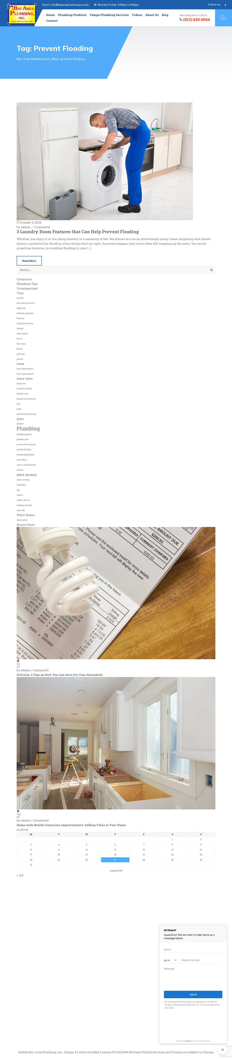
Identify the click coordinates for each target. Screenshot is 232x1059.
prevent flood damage (26, 444)
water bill (21, 510)
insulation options (24, 388)
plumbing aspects (24, 434)
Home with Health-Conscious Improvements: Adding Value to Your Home (71, 825)
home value (25, 378)
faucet (19, 338)
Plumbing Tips (27, 284)
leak (18, 404)
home (20, 364)
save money (27, 474)
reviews (20, 470)
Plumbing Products (72, 15)
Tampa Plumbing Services (109, 15)
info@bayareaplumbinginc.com (70, 4)
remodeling (21, 460)
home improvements (25, 374)
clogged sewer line (25, 323)
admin (25, 227)
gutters (20, 359)
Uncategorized (27, 288)
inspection (21, 383)
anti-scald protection (26, 303)
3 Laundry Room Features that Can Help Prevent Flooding (78, 231)
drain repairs (22, 333)
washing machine (24, 505)
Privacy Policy (140, 1052)
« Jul (20, 875)
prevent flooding (24, 449)
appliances (21, 308)
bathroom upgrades (25, 313)
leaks (19, 409)
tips (18, 490)
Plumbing (28, 428)
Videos (137, 15)
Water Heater (26, 515)
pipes (20, 419)
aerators (20, 298)
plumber (20, 424)
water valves (22, 520)
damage (20, 328)
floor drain (21, 344)
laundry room (22, 393)
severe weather (23, 480)
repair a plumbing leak (26, 465)
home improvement (25, 369)
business (20, 318)
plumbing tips (22, 439)
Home (50, 15)
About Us (152, 15)
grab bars (21, 354)
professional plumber (25, 454)
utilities (20, 495)
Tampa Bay (21, 485)
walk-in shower (23, 500)
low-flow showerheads (26, 414)
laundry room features (26, 399)
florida (19, 349)
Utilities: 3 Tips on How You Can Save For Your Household (60, 675)
